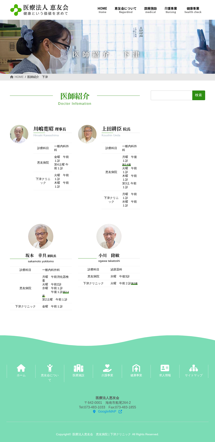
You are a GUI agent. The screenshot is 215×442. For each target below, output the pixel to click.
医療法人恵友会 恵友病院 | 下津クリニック (101, 434)
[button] (107, 411)
